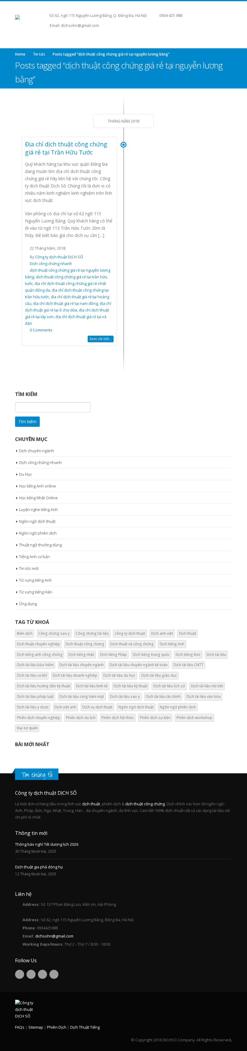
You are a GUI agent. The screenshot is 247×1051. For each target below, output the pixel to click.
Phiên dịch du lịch (80, 717)
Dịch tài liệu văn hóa (203, 696)
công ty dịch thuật (130, 633)
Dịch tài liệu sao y (125, 696)
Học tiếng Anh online (37, 486)
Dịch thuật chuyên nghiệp (38, 644)
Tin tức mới (29, 568)
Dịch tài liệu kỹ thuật (130, 685)
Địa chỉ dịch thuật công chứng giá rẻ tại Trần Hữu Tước (66, 148)
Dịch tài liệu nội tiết (207, 685)
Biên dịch (25, 633)
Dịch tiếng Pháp (113, 654)
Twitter (31, 974)
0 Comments (41, 330)
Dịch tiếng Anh (172, 644)
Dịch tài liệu (216, 654)
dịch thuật (91, 804)
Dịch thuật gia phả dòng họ (39, 867)
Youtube (42, 974)
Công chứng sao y (54, 633)
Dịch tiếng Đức (188, 654)
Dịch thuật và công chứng (132, 644)
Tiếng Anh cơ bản (34, 556)
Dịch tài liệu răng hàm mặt (81, 696)
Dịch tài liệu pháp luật (35, 696)
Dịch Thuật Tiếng (85, 1027)
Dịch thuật (187, 633)
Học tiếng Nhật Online (38, 497)
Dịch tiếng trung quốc (151, 654)
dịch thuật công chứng (145, 804)
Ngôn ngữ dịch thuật (37, 521)
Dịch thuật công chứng (85, 644)
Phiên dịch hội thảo (118, 717)
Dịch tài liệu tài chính (163, 696)
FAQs (19, 1027)
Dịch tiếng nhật (81, 654)
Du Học (25, 474)
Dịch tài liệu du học (119, 675)
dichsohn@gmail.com (54, 936)
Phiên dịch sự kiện (155, 717)
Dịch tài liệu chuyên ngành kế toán (138, 664)
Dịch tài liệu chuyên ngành (81, 664)
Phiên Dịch (56, 1027)
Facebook (19, 974)
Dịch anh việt (162, 633)
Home (20, 54)
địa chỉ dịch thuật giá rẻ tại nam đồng (65, 303)
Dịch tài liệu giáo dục (159, 675)
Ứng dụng (28, 603)
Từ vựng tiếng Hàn (35, 592)
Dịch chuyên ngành (36, 450)
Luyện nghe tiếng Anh (38, 509)
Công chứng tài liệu (92, 633)
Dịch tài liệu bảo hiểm (35, 664)
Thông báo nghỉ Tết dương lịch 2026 (46, 844)
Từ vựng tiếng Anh (35, 580)
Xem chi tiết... (100, 338)
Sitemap (35, 1027)
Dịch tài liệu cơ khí (32, 675)
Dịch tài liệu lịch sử (169, 685)
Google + (53, 974)
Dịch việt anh (65, 707)
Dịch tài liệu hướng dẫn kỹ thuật (43, 685)
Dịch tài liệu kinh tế (92, 685)
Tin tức (39, 54)
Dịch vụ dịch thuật (97, 707)
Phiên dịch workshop (194, 717)
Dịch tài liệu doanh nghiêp (75, 675)
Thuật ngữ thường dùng (40, 545)
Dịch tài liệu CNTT (188, 664)
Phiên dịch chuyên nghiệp (38, 717)
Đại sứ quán (27, 727)
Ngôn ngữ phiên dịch (38, 533)
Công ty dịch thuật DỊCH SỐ (59, 257)
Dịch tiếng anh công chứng (40, 654)
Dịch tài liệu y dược (33, 707)
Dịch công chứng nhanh (51, 263)
